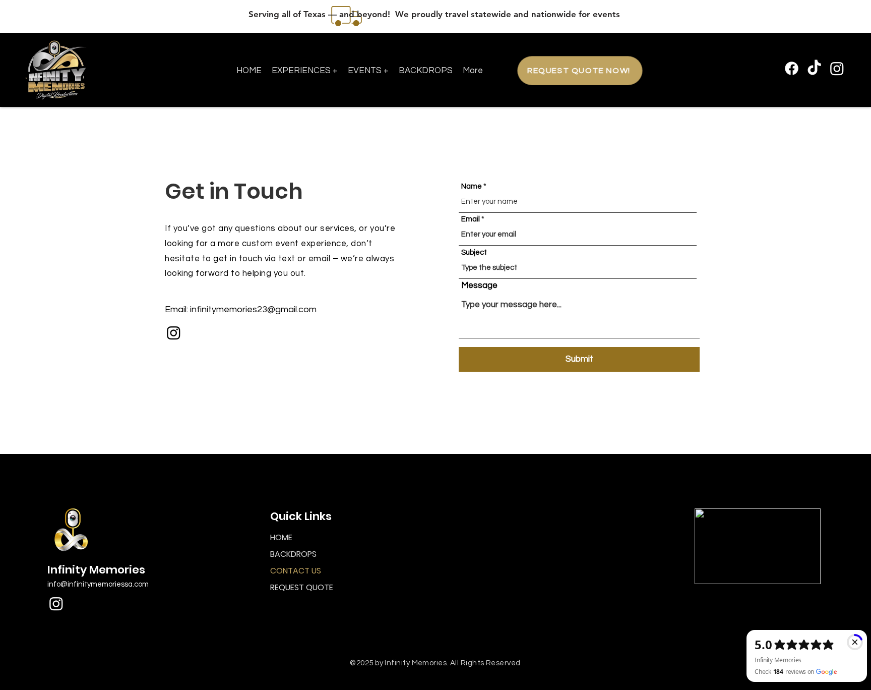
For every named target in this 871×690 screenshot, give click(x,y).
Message (479, 285)
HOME (281, 537)
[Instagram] (837, 68)
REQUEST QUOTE (301, 587)
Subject (474, 252)
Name (471, 186)
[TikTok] (814, 68)
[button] (305, 70)
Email (470, 219)
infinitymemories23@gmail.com (253, 309)
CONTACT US (295, 571)
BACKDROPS (293, 554)
